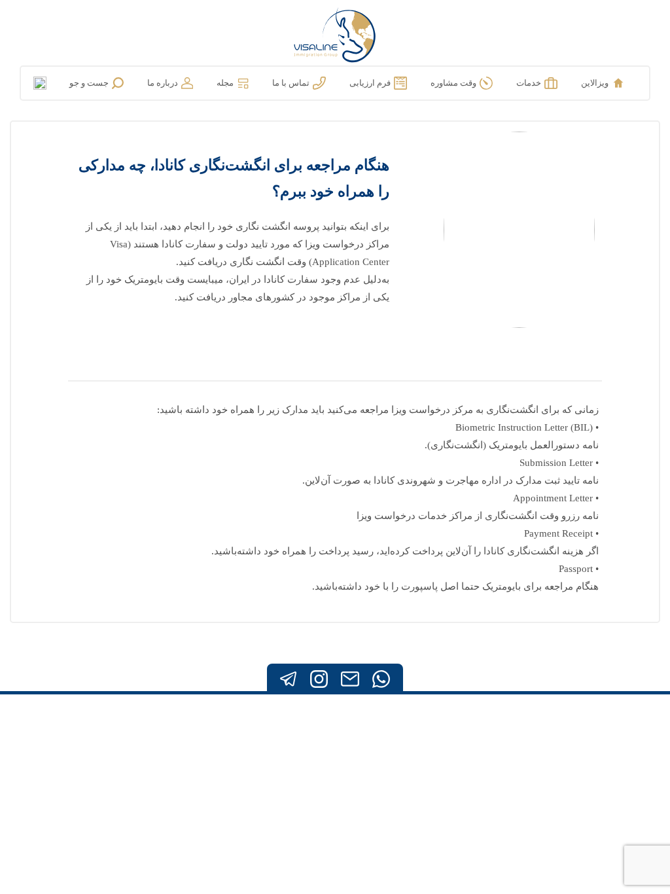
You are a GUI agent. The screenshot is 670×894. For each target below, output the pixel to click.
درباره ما (162, 83)
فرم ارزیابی (370, 83)
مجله (225, 83)
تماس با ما (290, 83)
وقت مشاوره (453, 83)
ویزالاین (594, 83)
